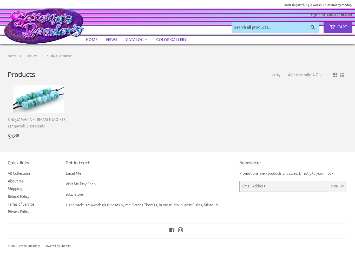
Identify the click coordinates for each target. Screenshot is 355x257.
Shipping (15, 189)
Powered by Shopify (58, 246)
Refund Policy (18, 196)
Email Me (73, 173)
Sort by (275, 75)
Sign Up (337, 186)
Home (91, 39)
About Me (16, 181)
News (111, 39)
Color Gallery (171, 39)
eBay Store (74, 194)
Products (31, 56)
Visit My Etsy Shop (81, 184)
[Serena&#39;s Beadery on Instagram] (180, 231)
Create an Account (339, 15)
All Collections (19, 173)
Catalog (135, 39)
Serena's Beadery (44, 25)
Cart (342, 27)
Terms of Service (21, 204)
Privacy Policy (18, 212)
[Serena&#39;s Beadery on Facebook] (172, 231)
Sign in (315, 15)
